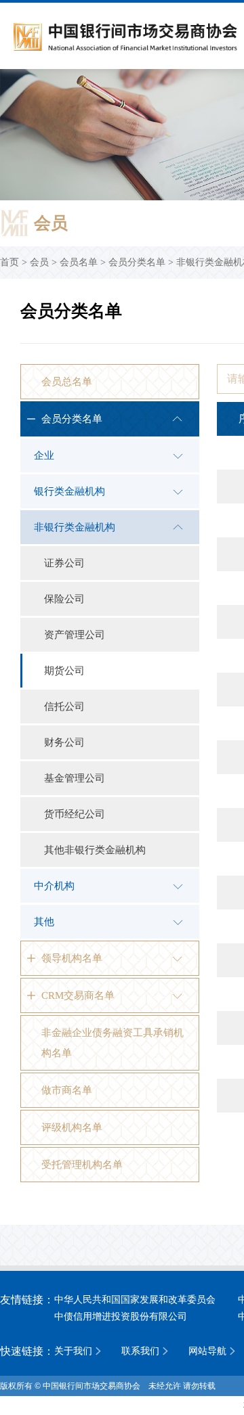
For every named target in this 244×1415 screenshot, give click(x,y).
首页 (9, 262)
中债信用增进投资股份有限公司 (120, 1316)
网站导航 (207, 1351)
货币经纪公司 (74, 814)
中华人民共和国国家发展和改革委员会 (135, 1300)
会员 (39, 262)
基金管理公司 (74, 778)
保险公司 (64, 598)
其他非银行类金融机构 (95, 850)
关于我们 (73, 1351)
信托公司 (64, 706)
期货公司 (64, 670)
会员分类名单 (136, 262)
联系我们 (140, 1351)
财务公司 (64, 742)
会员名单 (79, 262)
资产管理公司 (74, 634)
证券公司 (64, 563)
